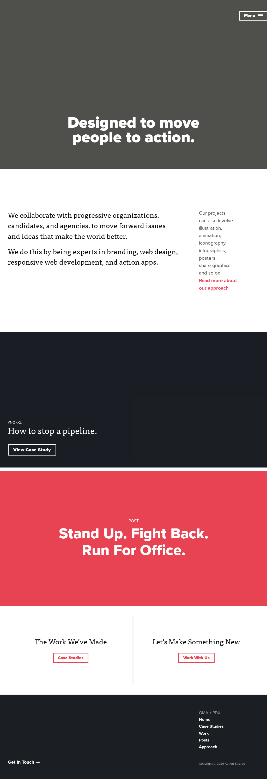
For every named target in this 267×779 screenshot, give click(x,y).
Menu (250, 15)
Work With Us (196, 657)
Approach (208, 747)
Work (204, 733)
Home (204, 719)
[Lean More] (133, 152)
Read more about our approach (218, 284)
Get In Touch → (24, 762)
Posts (204, 740)
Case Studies (70, 657)
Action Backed (32, 16)
